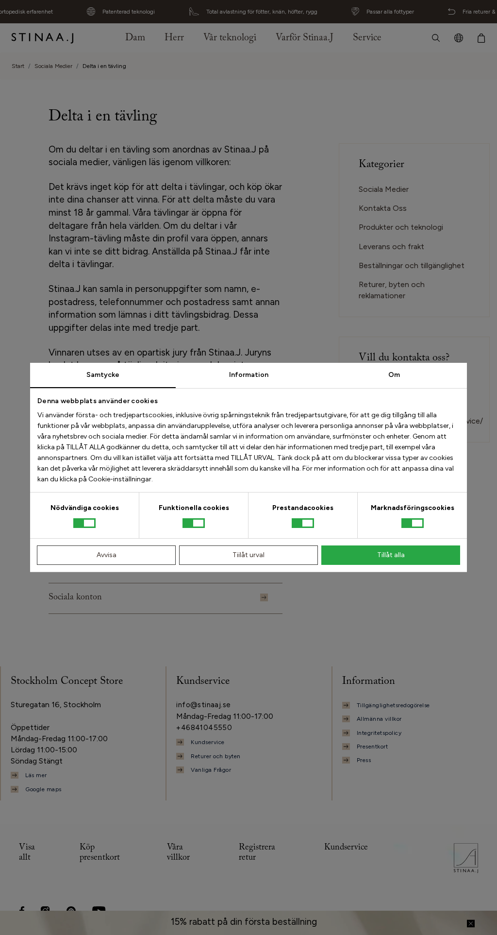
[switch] (193, 523)
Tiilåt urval (248, 555)
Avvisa (106, 555)
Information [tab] (248, 375)
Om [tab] (394, 375)
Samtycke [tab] (102, 375)
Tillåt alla (391, 555)
